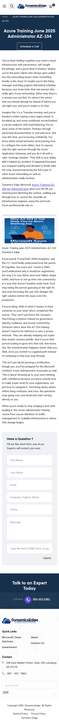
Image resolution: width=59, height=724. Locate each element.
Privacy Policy (38, 713)
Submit (47, 558)
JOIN (5, 692)
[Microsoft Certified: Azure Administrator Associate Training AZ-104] (29, 227)
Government (9, 647)
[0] (50, 6)
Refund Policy (20, 713)
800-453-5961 (41, 599)
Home (5, 17)
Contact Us (37, 643)
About (34, 637)
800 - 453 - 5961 (17, 673)
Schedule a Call (29, 46)
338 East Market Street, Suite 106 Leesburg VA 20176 (31, 664)
